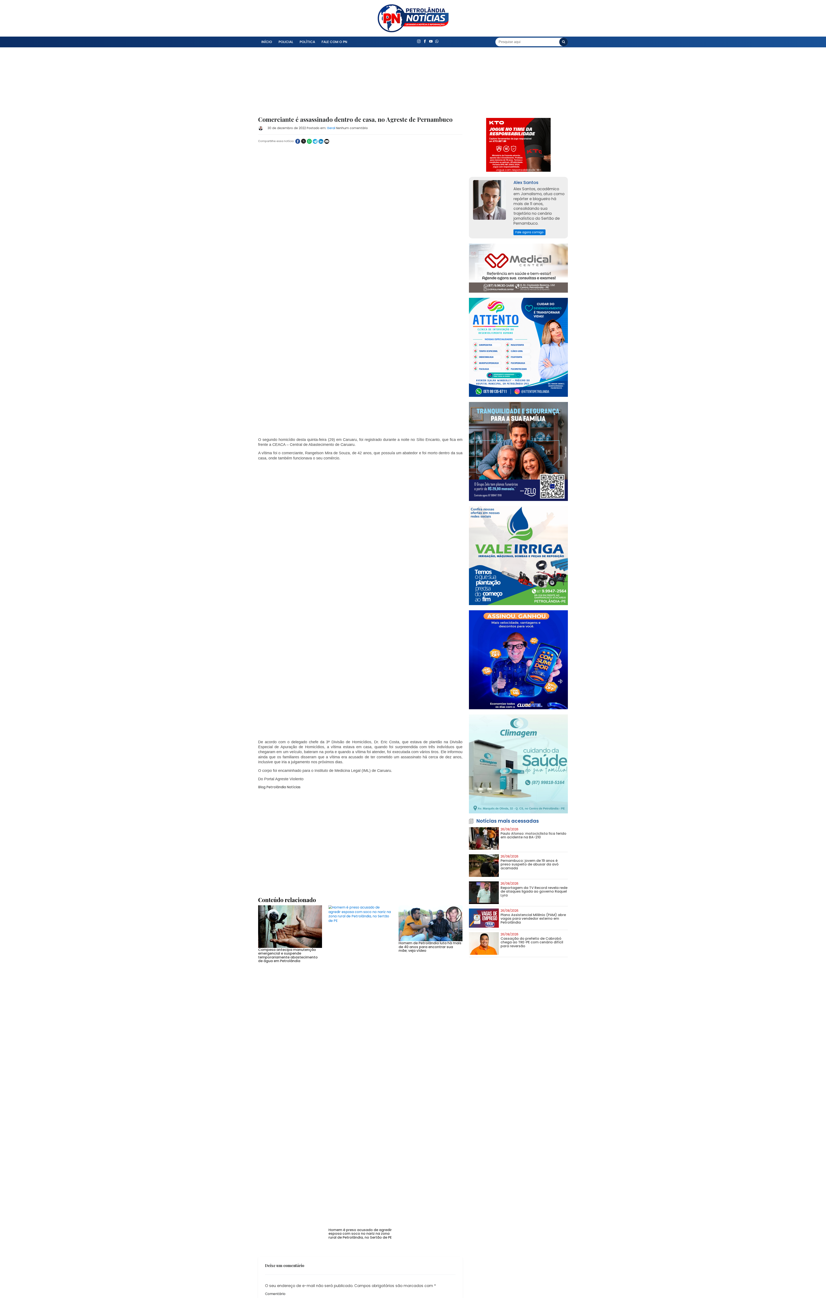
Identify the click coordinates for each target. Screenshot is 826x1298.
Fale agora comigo (529, 232)
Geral (331, 128)
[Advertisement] (360, 84)
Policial (286, 41)
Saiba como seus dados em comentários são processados (351, 1106)
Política (307, 41)
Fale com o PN (334, 41)
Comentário (275, 1014)
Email (269, 1071)
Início (266, 41)
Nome (270, 1051)
